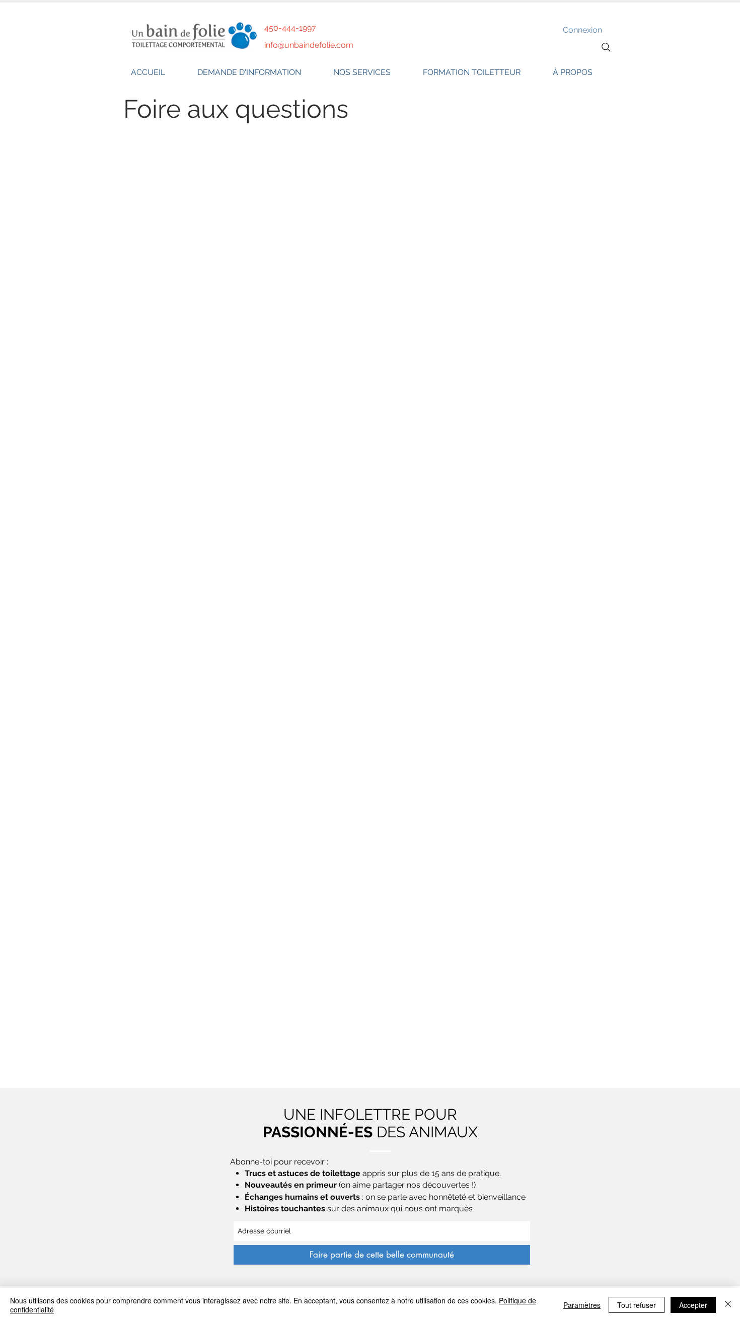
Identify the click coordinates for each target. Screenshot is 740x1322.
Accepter (693, 1305)
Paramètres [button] (582, 1305)
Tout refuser (636, 1305)
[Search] (606, 47)
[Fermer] (728, 1305)
